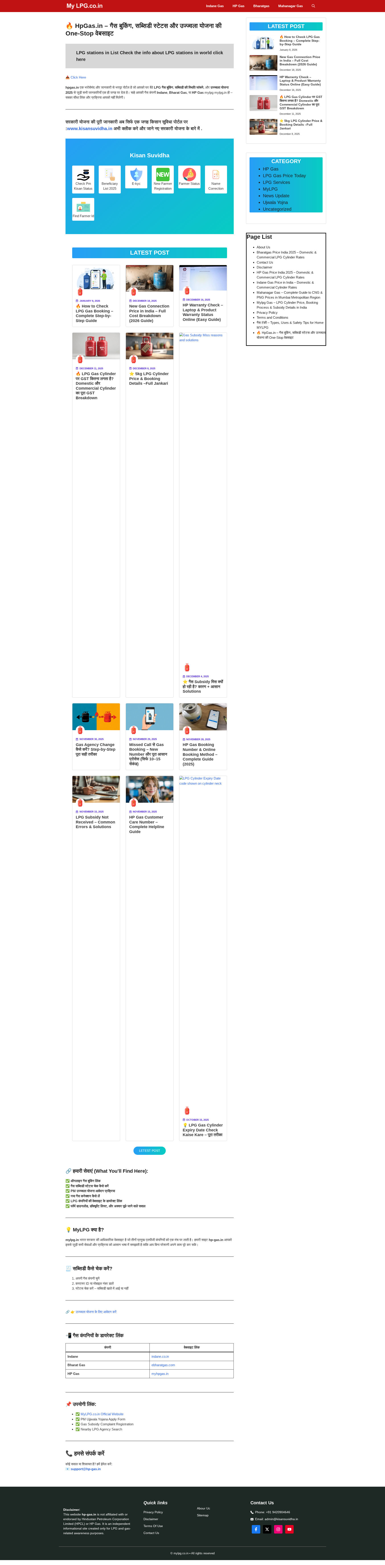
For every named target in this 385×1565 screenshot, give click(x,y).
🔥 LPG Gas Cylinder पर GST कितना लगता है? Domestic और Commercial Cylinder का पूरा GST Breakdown (96, 386)
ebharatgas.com (163, 1365)
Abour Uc (203, 1508)
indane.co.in (160, 1356)
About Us (263, 247)
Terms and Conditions (272, 317)
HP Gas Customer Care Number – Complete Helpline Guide (146, 824)
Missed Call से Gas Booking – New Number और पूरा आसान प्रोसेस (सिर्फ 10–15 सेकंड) (148, 754)
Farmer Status (189, 183)
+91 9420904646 (278, 1512)
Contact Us (265, 262)
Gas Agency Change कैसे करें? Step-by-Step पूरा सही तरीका (95, 749)
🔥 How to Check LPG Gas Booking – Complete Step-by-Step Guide (94, 313)
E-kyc (136, 183)
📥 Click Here (76, 77)
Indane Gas (215, 6)
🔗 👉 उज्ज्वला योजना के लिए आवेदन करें (91, 1312)
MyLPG (270, 189)
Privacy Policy (267, 312)
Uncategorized (277, 209)
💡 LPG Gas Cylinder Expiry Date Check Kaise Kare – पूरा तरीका (203, 1130)
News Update (276, 195)
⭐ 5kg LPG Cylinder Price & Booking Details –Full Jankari (149, 379)
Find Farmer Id (83, 216)
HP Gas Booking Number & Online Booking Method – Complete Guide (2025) (200, 754)
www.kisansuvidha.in (89, 128)
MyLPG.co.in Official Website (102, 1414)
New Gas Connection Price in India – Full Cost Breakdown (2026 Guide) (149, 313)
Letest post (149, 1150)
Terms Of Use (153, 1526)
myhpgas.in (160, 1374)
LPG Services (276, 182)
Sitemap (203, 1515)
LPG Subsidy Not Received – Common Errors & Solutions (95, 822)
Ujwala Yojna (275, 202)
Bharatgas (261, 6)
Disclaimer (264, 267)
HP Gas (238, 6)
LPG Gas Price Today (284, 175)
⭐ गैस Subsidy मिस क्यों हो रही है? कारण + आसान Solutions (203, 687)
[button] (313, 6)
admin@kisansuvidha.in (281, 1519)
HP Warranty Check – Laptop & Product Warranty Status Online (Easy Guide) (203, 312)
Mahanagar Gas (290, 6)
